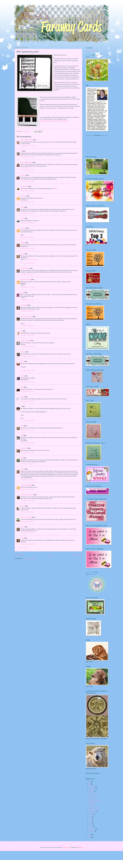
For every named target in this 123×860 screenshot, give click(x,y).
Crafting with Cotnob (32, 259)
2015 (89, 837)
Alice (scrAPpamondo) (27, 139)
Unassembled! (93, 796)
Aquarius (23, 175)
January (91, 831)
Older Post (78, 555)
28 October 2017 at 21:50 (27, 532)
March (91, 826)
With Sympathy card (95, 800)
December (92, 786)
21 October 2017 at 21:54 (27, 248)
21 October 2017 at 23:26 (27, 263)
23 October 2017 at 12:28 (27, 356)
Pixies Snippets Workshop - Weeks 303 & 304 (54, 121)
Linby (22, 425)
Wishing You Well (93, 808)
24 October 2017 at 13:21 (27, 391)
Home (49, 555)
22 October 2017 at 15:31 (27, 325)
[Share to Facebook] (40, 131)
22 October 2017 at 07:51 (27, 287)
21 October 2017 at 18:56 (27, 223)
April (90, 824)
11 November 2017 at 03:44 (28, 544)
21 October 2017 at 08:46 (27, 190)
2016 (89, 834)
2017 (89, 784)
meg (22, 457)
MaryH (22, 469)
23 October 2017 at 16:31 (27, 370)
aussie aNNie (24, 186)
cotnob (22, 253)
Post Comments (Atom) (29, 558)
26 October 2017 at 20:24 (27, 500)
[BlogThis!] (36, 131)
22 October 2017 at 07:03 (27, 274)
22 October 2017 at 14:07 (27, 311)
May (90, 821)
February (92, 829)
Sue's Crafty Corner (27, 316)
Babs (22, 435)
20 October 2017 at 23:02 (28, 145)
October (91, 791)
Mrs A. (22, 207)
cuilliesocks (24, 305)
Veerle (22, 376)
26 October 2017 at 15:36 (27, 480)
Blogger (80, 847)
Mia (22, 331)
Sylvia (22, 361)
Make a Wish (92, 793)
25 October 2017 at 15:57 (27, 430)
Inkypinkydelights (26, 485)
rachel (22, 526)
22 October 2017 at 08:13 (27, 300)
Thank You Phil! (93, 798)
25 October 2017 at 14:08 (27, 420)
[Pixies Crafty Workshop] (97, 382)
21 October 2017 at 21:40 (27, 237)
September (92, 811)
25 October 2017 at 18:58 (27, 452)
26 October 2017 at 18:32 (27, 489)
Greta (22, 538)
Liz (21, 151)
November (92, 788)
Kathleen (23, 228)
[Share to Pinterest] (41, 131)
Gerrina (23, 351)
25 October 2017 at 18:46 (27, 443)
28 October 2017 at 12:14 (27, 521)
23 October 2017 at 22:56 (28, 382)
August (91, 814)
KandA (22, 396)
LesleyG (23, 242)
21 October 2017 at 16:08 (27, 213)
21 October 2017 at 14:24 (27, 202)
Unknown (23, 196)
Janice (22, 292)
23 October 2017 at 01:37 (27, 335)
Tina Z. (22, 218)
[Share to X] (38, 131)
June (90, 819)
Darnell (23, 506)
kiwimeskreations (26, 279)
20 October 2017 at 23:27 (27, 157)
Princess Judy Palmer (27, 494)
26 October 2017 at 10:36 (27, 463)
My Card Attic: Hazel (26, 162)
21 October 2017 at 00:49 (27, 170)
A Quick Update (93, 805)
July (90, 816)
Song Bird (91, 803)
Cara (22, 387)
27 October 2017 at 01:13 (27, 512)
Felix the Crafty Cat (26, 517)
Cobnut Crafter (25, 268)
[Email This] (34, 131)
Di (21, 406)
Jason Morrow (66, 847)
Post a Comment (23, 547)
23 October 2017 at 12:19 (27, 346)
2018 (89, 781)
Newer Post (19, 555)
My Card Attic (24, 167)
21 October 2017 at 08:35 (27, 181)
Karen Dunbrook (25, 340)
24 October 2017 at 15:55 (27, 401)
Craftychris (24, 448)
